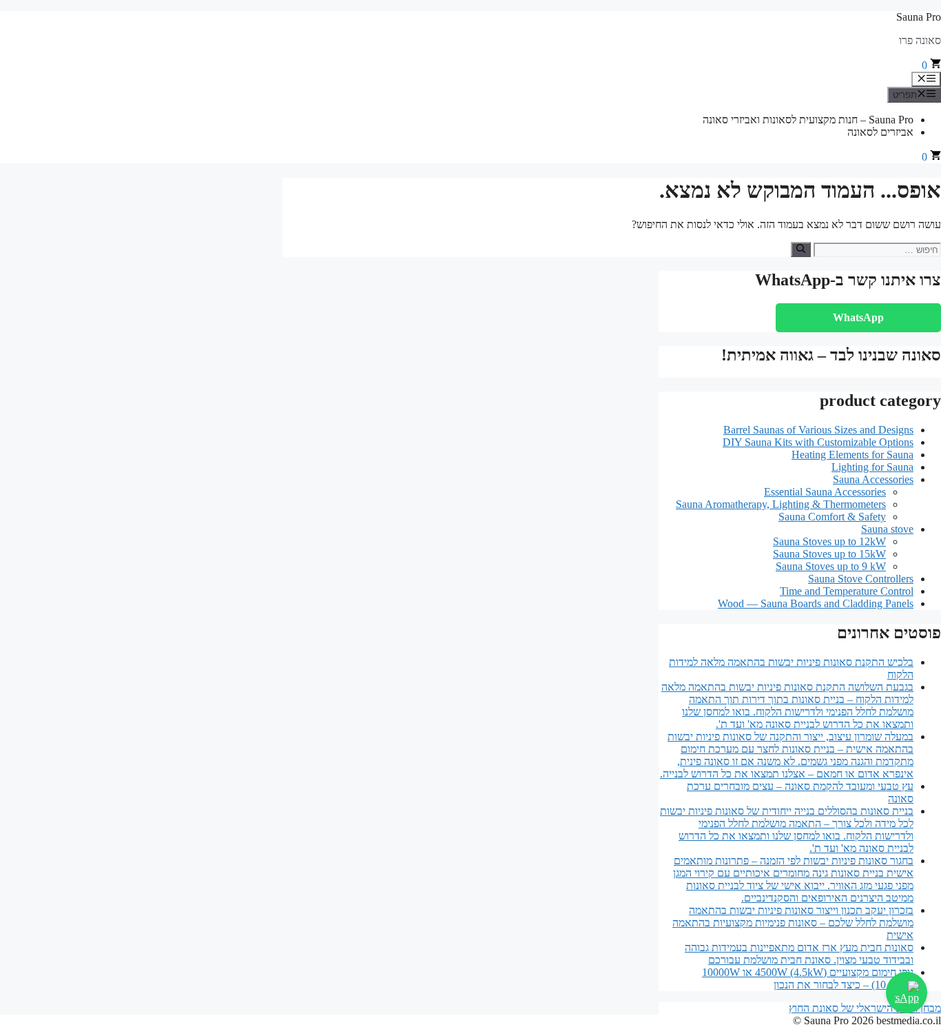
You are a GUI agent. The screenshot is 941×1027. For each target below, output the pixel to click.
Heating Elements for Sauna (852, 454)
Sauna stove (887, 529)
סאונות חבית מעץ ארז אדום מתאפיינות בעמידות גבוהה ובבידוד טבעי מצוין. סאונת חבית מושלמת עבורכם (799, 954)
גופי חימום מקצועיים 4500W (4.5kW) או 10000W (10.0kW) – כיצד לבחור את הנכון (807, 978)
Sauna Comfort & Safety (832, 516)
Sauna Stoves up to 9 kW (831, 566)
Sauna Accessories (873, 479)
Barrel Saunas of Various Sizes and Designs (818, 430)
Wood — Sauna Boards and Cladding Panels (815, 603)
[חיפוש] (801, 249)
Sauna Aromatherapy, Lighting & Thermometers (781, 504)
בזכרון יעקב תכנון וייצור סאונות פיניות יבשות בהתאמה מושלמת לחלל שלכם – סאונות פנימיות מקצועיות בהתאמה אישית (792, 922)
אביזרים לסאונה (880, 132)
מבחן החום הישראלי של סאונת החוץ (865, 1008)
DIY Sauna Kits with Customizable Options (818, 442)
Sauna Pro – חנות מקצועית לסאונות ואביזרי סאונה (808, 119)
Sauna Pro (918, 17)
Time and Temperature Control (846, 591)
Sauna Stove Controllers (860, 578)
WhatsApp (858, 317)
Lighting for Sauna (872, 467)
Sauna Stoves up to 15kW (829, 554)
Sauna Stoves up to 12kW (829, 541)
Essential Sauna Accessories (825, 492)
